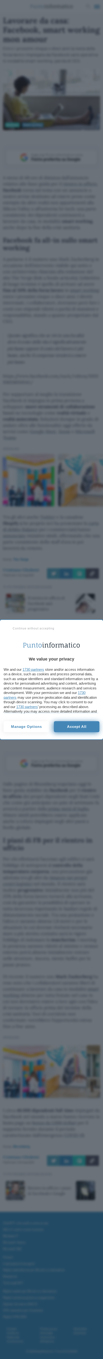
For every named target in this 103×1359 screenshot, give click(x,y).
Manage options (26, 727)
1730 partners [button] (33, 669)
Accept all (76, 727)
